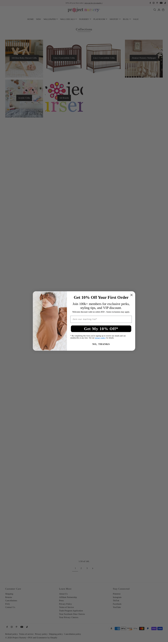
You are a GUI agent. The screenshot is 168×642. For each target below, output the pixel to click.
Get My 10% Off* (101, 329)
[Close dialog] (131, 295)
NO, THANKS (101, 344)
